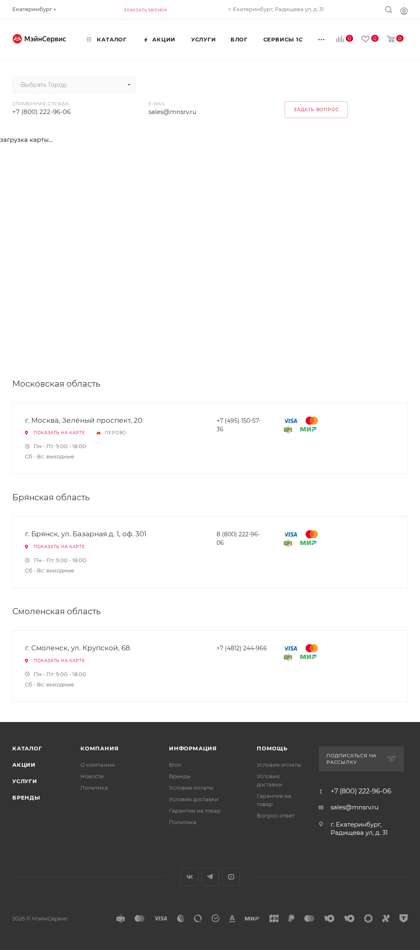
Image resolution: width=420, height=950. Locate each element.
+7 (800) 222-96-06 (41, 112)
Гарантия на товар (195, 810)
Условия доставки (194, 799)
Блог (175, 764)
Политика (94, 787)
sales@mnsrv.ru (172, 112)
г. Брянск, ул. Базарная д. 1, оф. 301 (85, 534)
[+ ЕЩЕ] (321, 39)
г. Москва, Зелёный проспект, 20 (83, 420)
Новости (92, 776)
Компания (99, 748)
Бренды (26, 797)
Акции (24, 764)
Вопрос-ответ (275, 815)
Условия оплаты (191, 787)
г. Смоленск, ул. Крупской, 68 (77, 648)
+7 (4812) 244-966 (242, 648)
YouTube (231, 877)
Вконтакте (189, 877)
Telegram (210, 877)
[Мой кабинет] (404, 11)
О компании (97, 764)
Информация (193, 748)
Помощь (272, 748)
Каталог (27, 748)
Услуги (24, 781)
